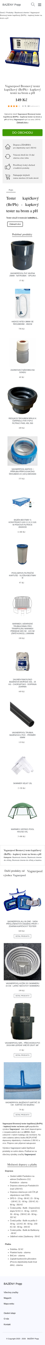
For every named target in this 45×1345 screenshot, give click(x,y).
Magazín (7, 1298)
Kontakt (7, 1324)
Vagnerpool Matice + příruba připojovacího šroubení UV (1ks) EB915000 (22, 471)
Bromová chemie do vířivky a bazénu (27, 860)
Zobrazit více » (22, 122)
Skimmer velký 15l (22, 783)
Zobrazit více (15, 224)
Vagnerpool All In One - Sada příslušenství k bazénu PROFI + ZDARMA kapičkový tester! (22, 923)
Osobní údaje (10, 1313)
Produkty (9, 13)
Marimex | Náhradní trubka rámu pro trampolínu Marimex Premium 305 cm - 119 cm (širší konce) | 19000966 (22, 628)
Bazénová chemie (22, 13)
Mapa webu (9, 1304)
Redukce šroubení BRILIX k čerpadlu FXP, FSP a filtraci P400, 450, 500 (22, 420)
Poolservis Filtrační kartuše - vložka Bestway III (22, 575)
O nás (6, 1319)
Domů (2, 13)
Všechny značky (11, 1292)
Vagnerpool (19, 119)
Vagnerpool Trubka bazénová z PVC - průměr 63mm (23, 735)
